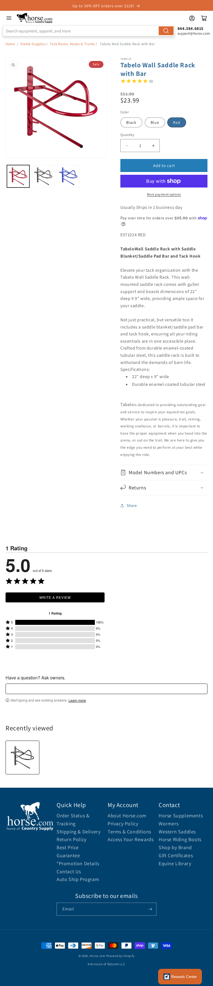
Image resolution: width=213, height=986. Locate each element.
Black (131, 122)
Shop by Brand (175, 847)
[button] (163, 472)
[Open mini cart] (204, 18)
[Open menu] (9, 18)
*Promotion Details (78, 863)
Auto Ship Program (78, 879)
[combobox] (89, 30)
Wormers (168, 823)
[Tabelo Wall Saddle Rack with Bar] (22, 757)
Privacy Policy (123, 823)
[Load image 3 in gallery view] (68, 176)
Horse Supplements (181, 815)
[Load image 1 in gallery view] (18, 176)
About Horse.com (127, 815)
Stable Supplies (32, 44)
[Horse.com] (35, 18)
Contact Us (69, 871)
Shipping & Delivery (78, 831)
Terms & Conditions (129, 831)
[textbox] (106, 689)
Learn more (77, 700)
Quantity (127, 134)
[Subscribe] (150, 909)
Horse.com (97, 956)
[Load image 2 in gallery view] (43, 176)
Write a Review (55, 597)
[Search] (166, 30)
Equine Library (175, 863)
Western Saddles (177, 831)
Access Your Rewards (130, 839)
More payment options (164, 194)
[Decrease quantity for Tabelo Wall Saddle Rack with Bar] (127, 145)
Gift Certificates (176, 855)
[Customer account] (192, 18)
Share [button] (132, 505)
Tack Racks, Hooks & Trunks (72, 44)
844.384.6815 (191, 28)
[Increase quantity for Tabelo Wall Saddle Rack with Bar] (153, 145)
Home (10, 44)
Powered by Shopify (120, 956)
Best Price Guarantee (68, 851)
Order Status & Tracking (73, 819)
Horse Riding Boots (180, 839)
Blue (155, 122)
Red (176, 122)
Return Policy (72, 839)
